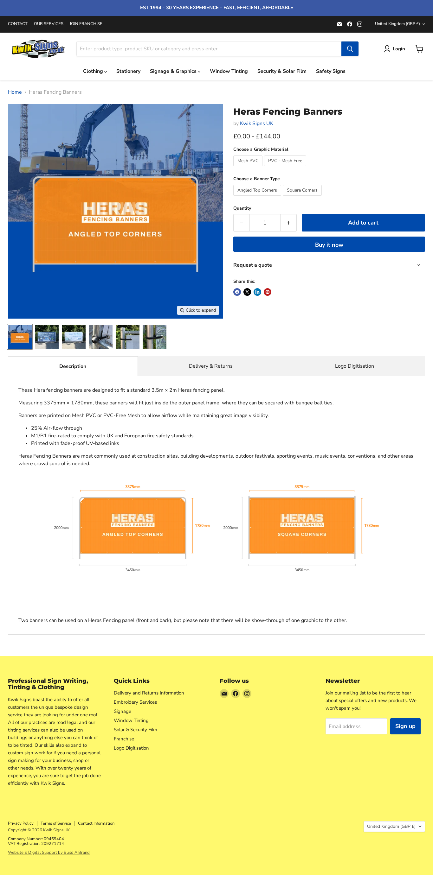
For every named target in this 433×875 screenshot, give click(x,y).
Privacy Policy (21, 823)
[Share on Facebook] (237, 292)
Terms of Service (56, 823)
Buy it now (329, 245)
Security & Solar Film (282, 71)
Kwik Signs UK (256, 123)
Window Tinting (229, 71)
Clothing (93, 71)
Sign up (405, 726)
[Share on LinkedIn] (257, 292)
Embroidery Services (135, 702)
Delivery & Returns (211, 366)
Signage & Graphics (174, 71)
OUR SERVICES (48, 24)
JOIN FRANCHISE (86, 24)
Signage (122, 711)
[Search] (350, 48)
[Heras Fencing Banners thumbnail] (19, 336)
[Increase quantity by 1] (289, 222)
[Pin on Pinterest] (267, 292)
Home (15, 92)
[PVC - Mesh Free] (286, 167)
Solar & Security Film (135, 729)
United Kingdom (397, 24)
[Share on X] (247, 292)
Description (72, 366)
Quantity (242, 208)
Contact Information (96, 823)
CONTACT (18, 24)
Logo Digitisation (354, 366)
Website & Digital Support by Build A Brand (49, 852)
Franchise (124, 739)
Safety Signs (331, 71)
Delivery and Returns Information (149, 693)
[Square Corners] (303, 197)
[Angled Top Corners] (258, 197)
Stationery (128, 71)
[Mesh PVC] (248, 167)
